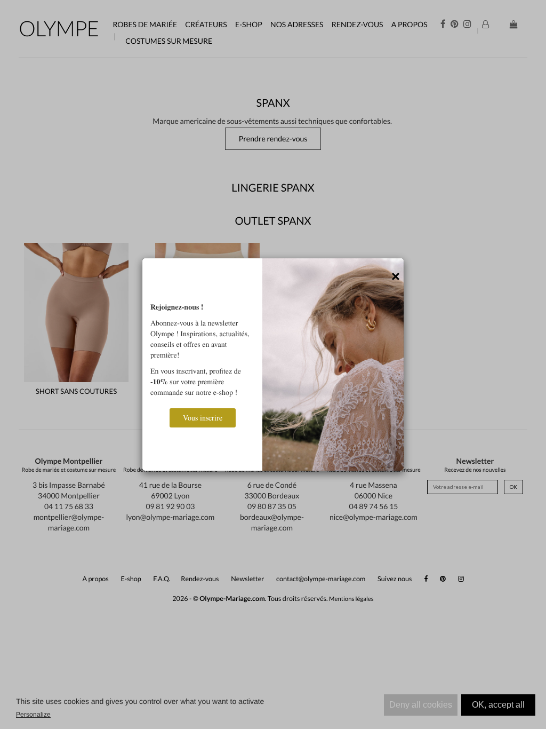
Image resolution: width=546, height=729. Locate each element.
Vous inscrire (202, 418)
